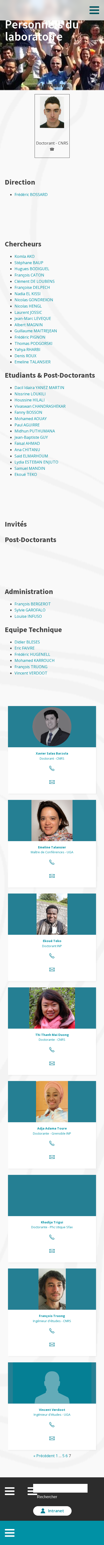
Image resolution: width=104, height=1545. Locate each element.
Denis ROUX (25, 355)
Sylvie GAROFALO (30, 610)
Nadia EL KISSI (28, 293)
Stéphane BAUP (29, 262)
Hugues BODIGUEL (32, 268)
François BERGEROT (33, 604)
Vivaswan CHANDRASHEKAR (40, 406)
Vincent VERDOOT (31, 673)
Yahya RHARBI (27, 349)
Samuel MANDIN (30, 468)
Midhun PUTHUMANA (35, 431)
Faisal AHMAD (27, 443)
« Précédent (44, 1455)
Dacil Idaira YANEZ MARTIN (39, 387)
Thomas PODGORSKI (33, 343)
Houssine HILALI (30, 400)
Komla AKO (25, 256)
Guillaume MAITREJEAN (36, 330)
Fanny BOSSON (28, 412)
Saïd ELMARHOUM (31, 456)
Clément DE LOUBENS (35, 281)
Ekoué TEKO (26, 474)
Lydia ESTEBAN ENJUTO (36, 462)
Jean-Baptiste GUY (31, 437)
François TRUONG (31, 666)
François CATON (29, 275)
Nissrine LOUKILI (30, 394)
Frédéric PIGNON (30, 337)
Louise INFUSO (28, 616)
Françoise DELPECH (32, 287)
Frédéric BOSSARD (31, 194)
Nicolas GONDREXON (34, 299)
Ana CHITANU (27, 449)
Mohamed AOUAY (31, 418)
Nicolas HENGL (28, 306)
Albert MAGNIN (29, 324)
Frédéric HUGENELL (32, 654)
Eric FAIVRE (25, 648)
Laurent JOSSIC (28, 312)
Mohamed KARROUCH (35, 660)
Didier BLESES (27, 642)
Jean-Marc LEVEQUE (33, 318)
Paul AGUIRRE (27, 425)
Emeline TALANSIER (33, 362)
